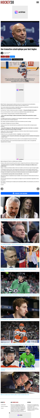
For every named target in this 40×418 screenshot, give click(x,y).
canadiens (2, 56)
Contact (2, 408)
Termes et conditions (4, 406)
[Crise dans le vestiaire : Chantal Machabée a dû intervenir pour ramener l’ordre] (38, 189)
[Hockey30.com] (7, 2)
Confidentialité (3, 404)
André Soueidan (7, 52)
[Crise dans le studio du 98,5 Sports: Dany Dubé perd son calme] (2, 189)
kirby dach (7, 56)
